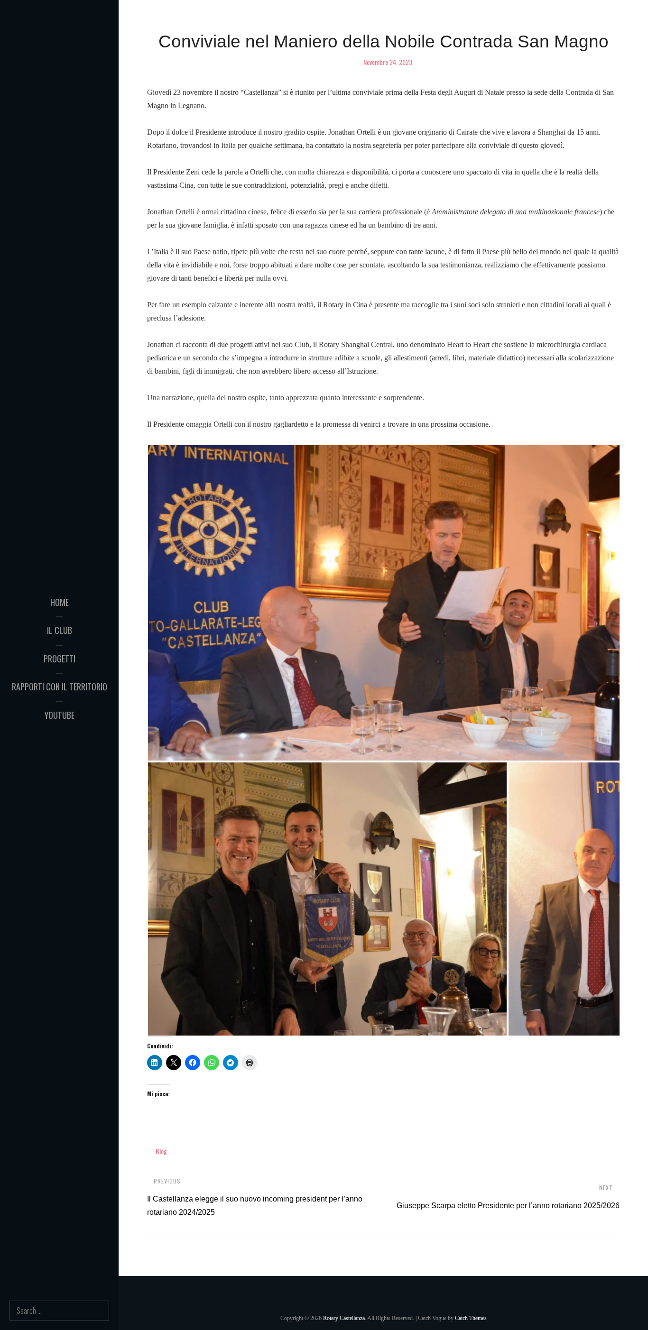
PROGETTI (59, 658)
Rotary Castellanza (344, 1318)
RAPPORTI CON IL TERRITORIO (59, 686)
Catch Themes (471, 1318)
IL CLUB (59, 630)
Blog (161, 1151)
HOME (59, 602)
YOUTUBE (59, 715)
